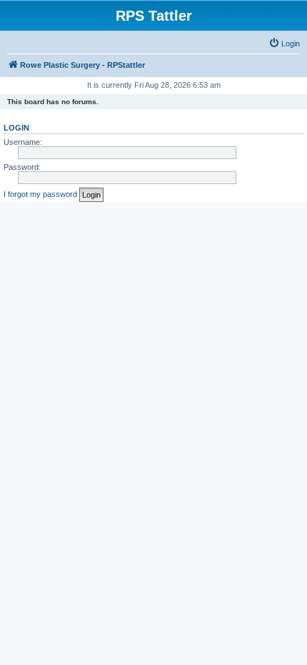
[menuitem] (284, 43)
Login (16, 127)
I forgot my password (40, 194)
